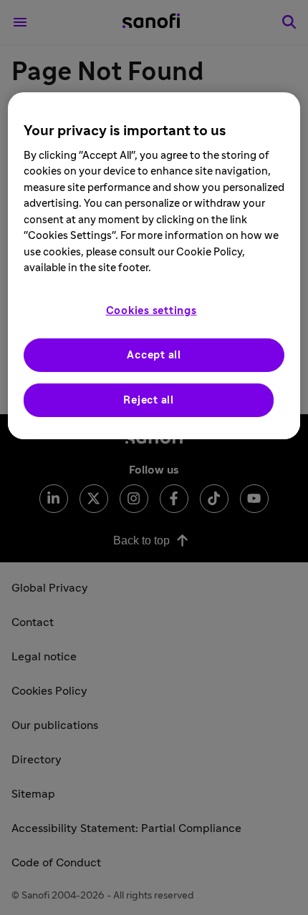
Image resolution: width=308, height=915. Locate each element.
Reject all (148, 400)
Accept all (154, 355)
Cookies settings (151, 310)
